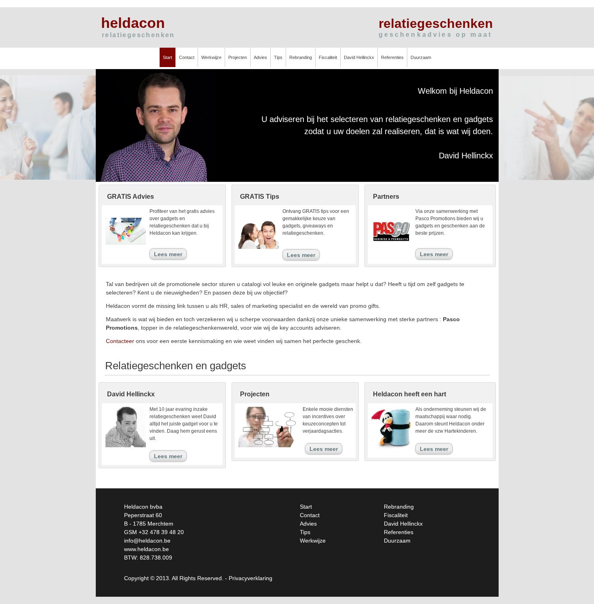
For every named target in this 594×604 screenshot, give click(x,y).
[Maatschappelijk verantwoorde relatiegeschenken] (391, 452)
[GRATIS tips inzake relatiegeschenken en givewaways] (258, 258)
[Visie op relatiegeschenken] (268, 447)
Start (167, 57)
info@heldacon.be (147, 540)
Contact (186, 57)
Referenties (392, 57)
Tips (278, 57)
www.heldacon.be (146, 549)
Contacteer (120, 341)
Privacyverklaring (250, 578)
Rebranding (300, 57)
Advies (260, 57)
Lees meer (168, 254)
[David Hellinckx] (125, 447)
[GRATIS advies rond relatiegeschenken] (125, 244)
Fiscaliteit (328, 57)
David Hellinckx (359, 57)
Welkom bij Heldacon (455, 90)
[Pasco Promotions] (391, 247)
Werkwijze (211, 57)
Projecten (237, 57)
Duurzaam (421, 57)
